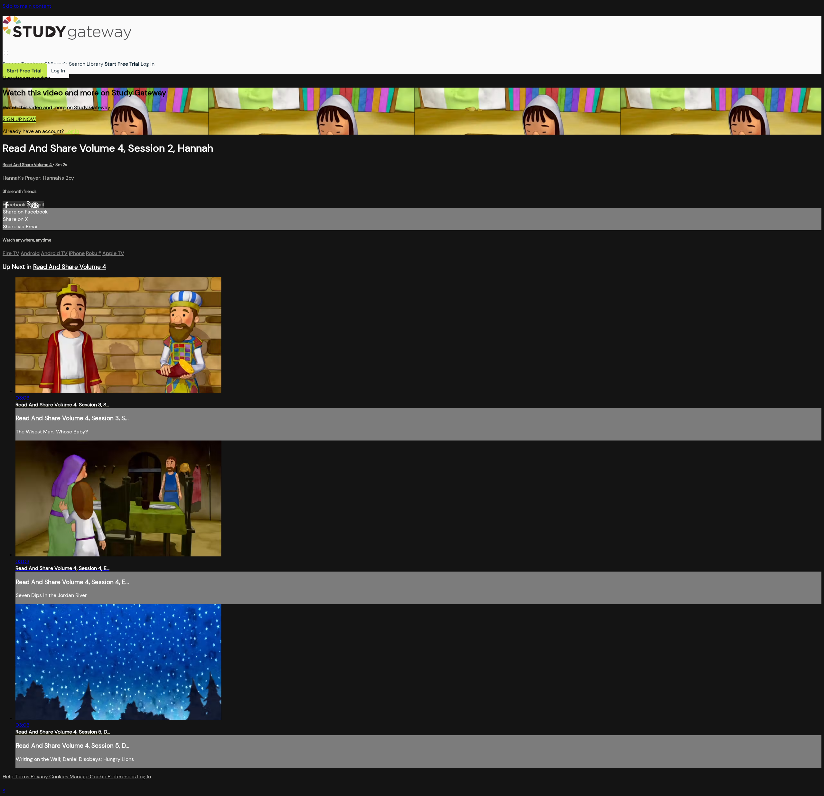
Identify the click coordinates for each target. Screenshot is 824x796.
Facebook (15, 204)
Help (9, 776)
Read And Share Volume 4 (28, 164)
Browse (11, 64)
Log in (72, 131)
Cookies (59, 776)
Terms (23, 776)
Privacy (40, 776)
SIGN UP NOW (19, 119)
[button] (6, 53)
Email (37, 204)
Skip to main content (27, 6)
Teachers (32, 64)
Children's (56, 64)
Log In (147, 64)
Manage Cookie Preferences (103, 776)
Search (77, 64)
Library (95, 64)
